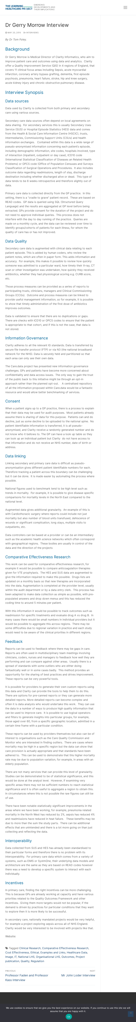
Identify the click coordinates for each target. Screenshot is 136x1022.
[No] (131, 1014)
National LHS (26, 956)
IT (15, 956)
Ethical (35, 952)
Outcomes (68, 956)
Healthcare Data (77, 952)
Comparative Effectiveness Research (65, 948)
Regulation (37, 961)
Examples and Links (52, 952)
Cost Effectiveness (17, 952)
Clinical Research (30, 948)
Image (9, 956)
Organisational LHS (48, 956)
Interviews (32, 32)
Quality (25, 961)
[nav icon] (125, 7)
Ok (68, 1016)
